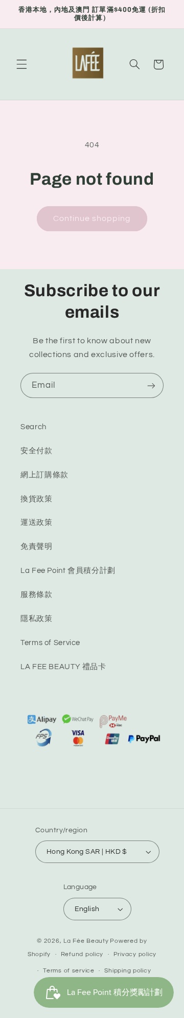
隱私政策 (36, 619)
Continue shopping (92, 218)
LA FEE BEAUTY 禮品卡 (63, 667)
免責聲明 (36, 546)
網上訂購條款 (44, 475)
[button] (21, 64)
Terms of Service (50, 643)
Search (33, 427)
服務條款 (36, 595)
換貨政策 (36, 499)
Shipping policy (127, 970)
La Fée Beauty (86, 941)
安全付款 (36, 451)
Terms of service (69, 970)
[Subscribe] (151, 385)
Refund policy (82, 954)
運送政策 (36, 522)
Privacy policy (134, 954)
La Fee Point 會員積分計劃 (68, 570)
